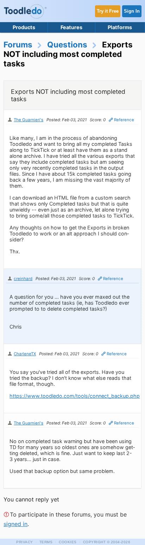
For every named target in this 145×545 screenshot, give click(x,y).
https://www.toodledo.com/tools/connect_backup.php (75, 396)
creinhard (23, 278)
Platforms (120, 27)
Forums (18, 44)
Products (24, 27)
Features (71, 27)
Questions (67, 44)
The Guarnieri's (28, 119)
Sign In (132, 11)
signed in (15, 523)
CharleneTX (25, 353)
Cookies (68, 542)
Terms (46, 542)
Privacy (24, 542)
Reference (124, 119)
